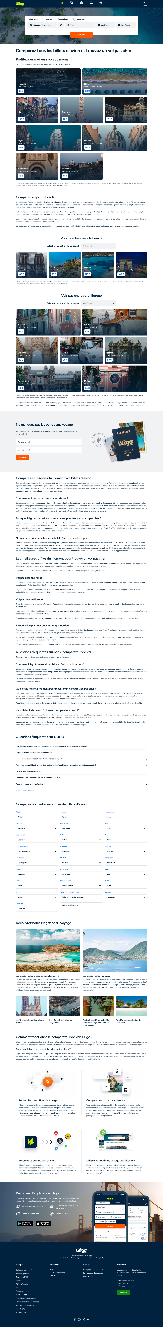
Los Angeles (20, 858)
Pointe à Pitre (65, 881)
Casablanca (20, 835)
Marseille (22, 84)
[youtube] (88, 1319)
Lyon (108, 112)
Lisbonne (22, 352)
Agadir (18, 812)
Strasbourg (109, 892)
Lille (20, 112)
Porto (87, 324)
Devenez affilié (22, 1277)
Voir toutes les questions (25, 790)
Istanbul (110, 352)
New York (64, 869)
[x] (84, 1319)
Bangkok (19, 823)
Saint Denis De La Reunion (70, 892)
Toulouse (66, 112)
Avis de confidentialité (25, 1305)
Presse (18, 1281)
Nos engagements (23, 1273)
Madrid (63, 858)
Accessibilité (21, 1312)
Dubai (107, 835)
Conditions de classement (26, 1298)
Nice (86, 84)
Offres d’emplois (22, 1284)
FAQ (17, 1288)
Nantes (87, 140)
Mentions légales (22, 1295)
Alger (20, 140)
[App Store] (44, 1223)
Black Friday (88, 1276)
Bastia (107, 823)
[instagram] (79, 1319)
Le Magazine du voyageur (93, 1273)
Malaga (87, 381)
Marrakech (23, 168)
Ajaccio (87, 267)
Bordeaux (66, 168)
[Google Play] (25, 1223)
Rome (65, 352)
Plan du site (20, 1309)
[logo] (20, 4)
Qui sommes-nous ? (24, 1270)
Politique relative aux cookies (27, 1302)
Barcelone (22, 324)
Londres (108, 846)
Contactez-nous (22, 1291)
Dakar (62, 835)
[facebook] (75, 1319)
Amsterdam (23, 381)
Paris (20, 267)
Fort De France (22, 846)
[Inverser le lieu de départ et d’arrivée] (61, 25)
